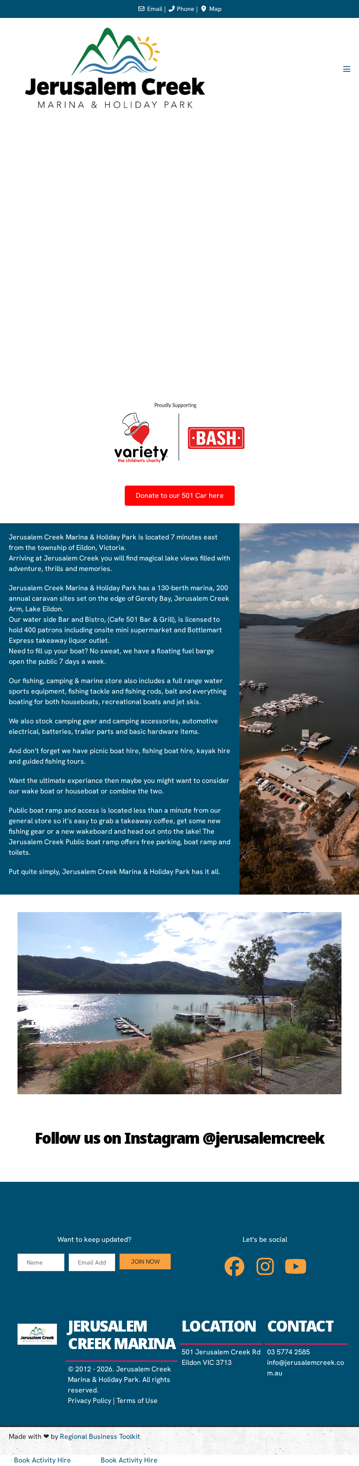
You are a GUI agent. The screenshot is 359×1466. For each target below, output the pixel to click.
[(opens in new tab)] (179, 432)
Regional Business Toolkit (100, 1436)
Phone (185, 9)
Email (153, 9)
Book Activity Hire (42, 1460)
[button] (145, 1261)
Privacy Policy (89, 1400)
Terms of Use (137, 1400)
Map (215, 9)
